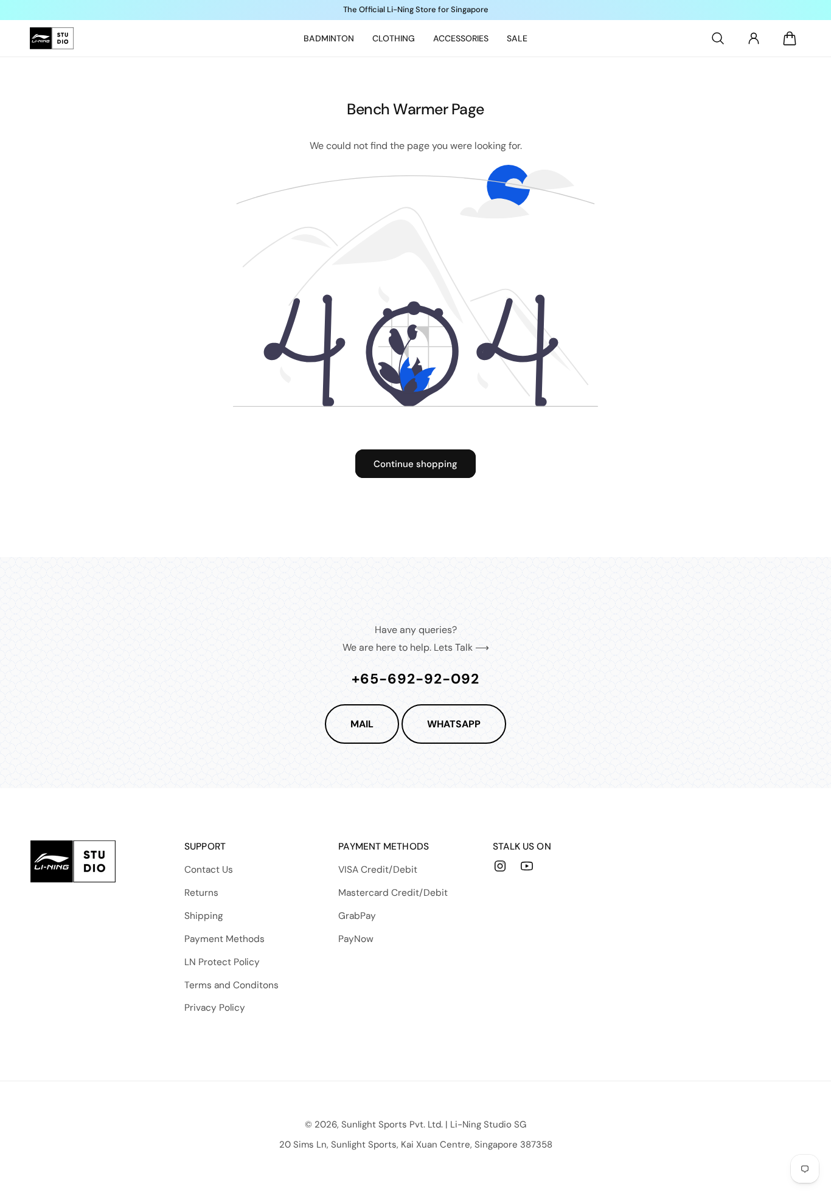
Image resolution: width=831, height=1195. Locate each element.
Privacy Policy (214, 1008)
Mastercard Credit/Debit (393, 893)
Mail (362, 724)
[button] (717, 38)
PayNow (356, 939)
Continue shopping (415, 464)
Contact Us (208, 870)
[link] (328, 38)
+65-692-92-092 (415, 679)
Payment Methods (224, 939)
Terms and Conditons (231, 985)
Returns (201, 893)
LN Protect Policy (222, 962)
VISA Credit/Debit (377, 870)
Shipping (203, 916)
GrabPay (357, 916)
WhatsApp (454, 724)
